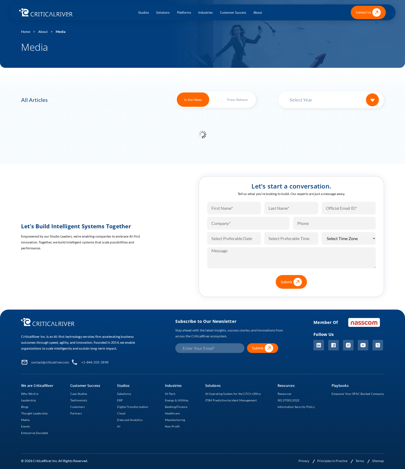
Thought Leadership (34, 413)
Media (60, 31)
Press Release (237, 100)
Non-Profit (172, 426)
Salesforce (124, 394)
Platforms (184, 12)
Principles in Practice (332, 461)
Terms (360, 461)
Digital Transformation (132, 407)
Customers (77, 407)
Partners (76, 413)
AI (118, 426)
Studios (143, 12)
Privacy (304, 461)
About (257, 12)
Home (25, 31)
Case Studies (78, 394)
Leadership (28, 400)
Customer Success (233, 12)
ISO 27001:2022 (289, 400)
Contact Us (363, 12)
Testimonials (78, 400)
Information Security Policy (296, 407)
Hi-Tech (170, 394)
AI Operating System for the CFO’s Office (233, 394)
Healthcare (172, 413)
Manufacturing (175, 420)
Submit (286, 282)
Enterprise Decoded (34, 433)
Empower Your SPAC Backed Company (358, 394)
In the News (193, 100)
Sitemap (378, 461)
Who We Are (29, 394)
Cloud (121, 413)
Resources (285, 394)
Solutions (163, 12)
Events (25, 426)
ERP (120, 400)
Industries (205, 12)
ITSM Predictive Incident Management (231, 400)
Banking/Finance (176, 407)
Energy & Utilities (177, 400)
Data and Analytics (130, 420)
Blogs (24, 407)
